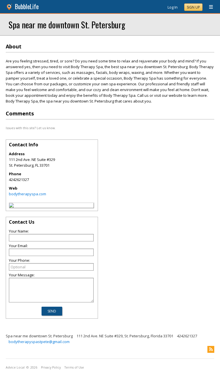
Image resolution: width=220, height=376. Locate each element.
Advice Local (15, 367)
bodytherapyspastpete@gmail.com (39, 341)
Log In (173, 7)
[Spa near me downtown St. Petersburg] (11, 206)
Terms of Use (74, 367)
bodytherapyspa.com (27, 193)
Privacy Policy (51, 367)
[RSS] (210, 349)
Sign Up (193, 7)
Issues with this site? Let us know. (31, 128)
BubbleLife (27, 6)
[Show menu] (208, 7)
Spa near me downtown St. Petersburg (67, 24)
